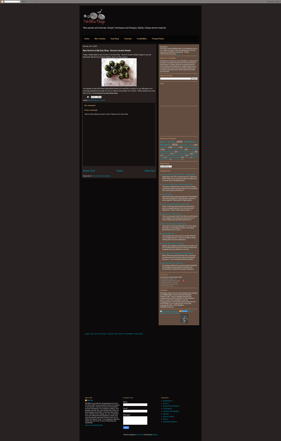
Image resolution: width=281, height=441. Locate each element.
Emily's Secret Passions (171, 406)
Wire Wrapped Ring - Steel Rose (173, 243)
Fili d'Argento (167, 408)
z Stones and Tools (174, 149)
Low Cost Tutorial (176, 159)
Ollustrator (139, 435)
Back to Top (89, 334)
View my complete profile (94, 425)
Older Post (149, 170)
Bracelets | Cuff (186, 145)
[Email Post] (87, 97)
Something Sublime (170, 422)
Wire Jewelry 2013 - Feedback (172, 263)
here (177, 54)
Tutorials (128, 39)
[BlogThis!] (94, 97)
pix (176, 279)
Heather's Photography (171, 411)
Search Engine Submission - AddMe (176, 312)
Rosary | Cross (165, 154)
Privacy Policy (158, 39)
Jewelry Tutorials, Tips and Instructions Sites (177, 184)
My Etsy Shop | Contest (96, 100)
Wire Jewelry (100, 39)
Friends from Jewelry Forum (172, 214)
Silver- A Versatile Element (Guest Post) (176, 204)
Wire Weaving (167, 194)
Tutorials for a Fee (186, 152)
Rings (175, 147)
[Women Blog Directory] (183, 311)
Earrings (163, 147)
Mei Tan (90, 400)
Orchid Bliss (142, 39)
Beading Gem (167, 401)
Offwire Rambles (190, 147)
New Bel (166, 414)
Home (86, 39)
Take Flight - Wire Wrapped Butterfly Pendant (177, 253)
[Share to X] (96, 97)
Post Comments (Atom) (101, 176)
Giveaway (187, 157)
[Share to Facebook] (98, 97)
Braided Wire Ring (168, 234)
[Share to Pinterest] (100, 97)
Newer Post (89, 170)
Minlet (195, 154)
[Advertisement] (176, 121)
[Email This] (92, 97)
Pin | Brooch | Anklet (174, 157)
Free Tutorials (119, 334)
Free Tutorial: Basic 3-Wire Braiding (174, 224)
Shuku (165, 419)
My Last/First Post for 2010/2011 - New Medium (178, 175)
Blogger (155, 435)
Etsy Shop (115, 39)
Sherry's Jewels (168, 416)
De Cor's (166, 403)
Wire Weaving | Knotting (182, 154)
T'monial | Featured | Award (174, 155)
